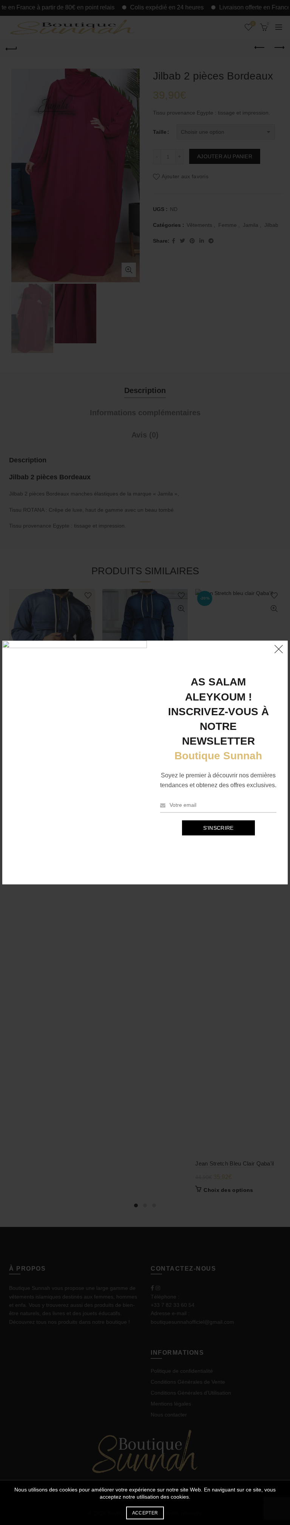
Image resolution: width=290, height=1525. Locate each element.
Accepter (145, 1513)
